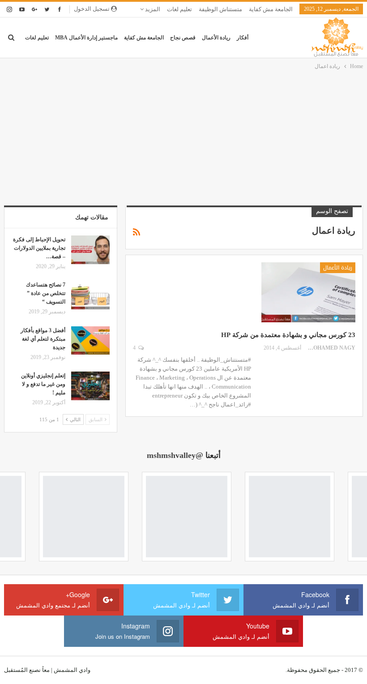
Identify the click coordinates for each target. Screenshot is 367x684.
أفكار (242, 37)
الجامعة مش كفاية (271, 9)
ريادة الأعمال (216, 37)
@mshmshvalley (175, 455)
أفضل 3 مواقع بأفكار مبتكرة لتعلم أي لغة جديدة (43, 339)
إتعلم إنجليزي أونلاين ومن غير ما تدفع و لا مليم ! (43, 384)
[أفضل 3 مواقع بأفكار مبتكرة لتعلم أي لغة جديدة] (90, 340)
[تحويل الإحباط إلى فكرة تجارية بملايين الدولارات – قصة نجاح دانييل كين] (90, 249)
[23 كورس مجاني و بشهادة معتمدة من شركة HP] (308, 292)
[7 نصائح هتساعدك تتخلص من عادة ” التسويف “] (90, 295)
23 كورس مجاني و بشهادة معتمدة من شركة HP (288, 334)
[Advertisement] (183, 138)
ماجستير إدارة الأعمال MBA (86, 37)
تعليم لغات (179, 9)
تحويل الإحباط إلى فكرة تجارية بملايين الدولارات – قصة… (39, 248)
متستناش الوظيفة (220, 9)
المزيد (152, 9)
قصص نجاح (183, 37)
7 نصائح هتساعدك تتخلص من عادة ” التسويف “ (45, 293)
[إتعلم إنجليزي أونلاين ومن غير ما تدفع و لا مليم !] (90, 386)
